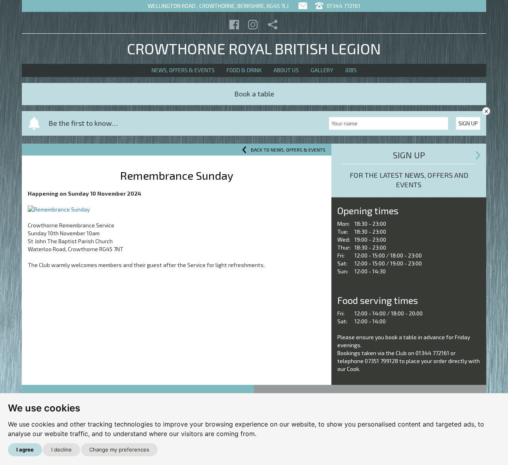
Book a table (254, 93)
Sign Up (468, 123)
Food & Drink (244, 70)
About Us (286, 70)
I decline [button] (61, 449)
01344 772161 (342, 5)
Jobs (351, 70)
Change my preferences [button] (119, 449)
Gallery (322, 70)
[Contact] (302, 5)
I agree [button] (25, 449)
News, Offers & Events (183, 70)
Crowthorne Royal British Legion (254, 48)
